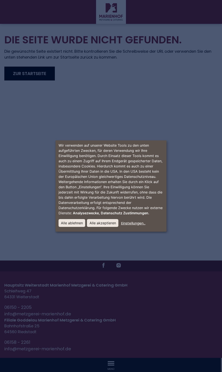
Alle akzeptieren (103, 223)
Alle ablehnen (72, 223)
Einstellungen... (133, 223)
